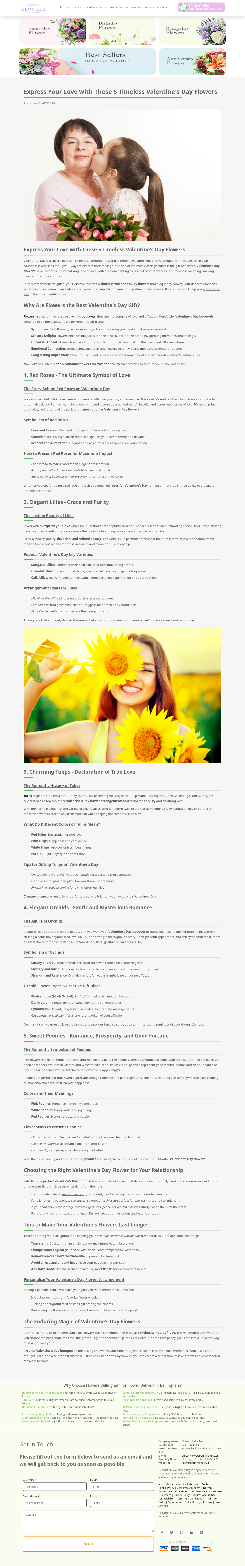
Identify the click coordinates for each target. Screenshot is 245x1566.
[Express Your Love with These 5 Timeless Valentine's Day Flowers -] (32, 8)
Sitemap (163, 1505)
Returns (207, 1502)
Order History (192, 1502)
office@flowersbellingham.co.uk (200, 1455)
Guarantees (123, 7)
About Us (64, 7)
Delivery (92, 7)
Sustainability (165, 1498)
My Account (175, 1502)
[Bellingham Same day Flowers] (52, 31)
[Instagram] (181, 1532)
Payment (137, 7)
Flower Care (106, 7)
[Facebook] (162, 1532)
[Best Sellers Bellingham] (87, 61)
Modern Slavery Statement (207, 1491)
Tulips (28, 796)
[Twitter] (171, 1532)
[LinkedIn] (191, 1532)
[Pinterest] (201, 1532)
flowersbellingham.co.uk (195, 1462)
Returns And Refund (156, 7)
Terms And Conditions (189, 1498)
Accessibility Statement (185, 1484)
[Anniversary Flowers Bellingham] (192, 61)
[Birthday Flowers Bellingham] (122, 31)
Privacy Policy (182, 1495)
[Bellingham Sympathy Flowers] (192, 31)
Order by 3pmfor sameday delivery (205, 7)
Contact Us (78, 7)
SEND (88, 1544)
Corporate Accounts (188, 1487)
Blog (217, 1502)
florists (107, 1269)
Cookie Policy (166, 1487)
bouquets (88, 316)
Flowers (29, 316)
